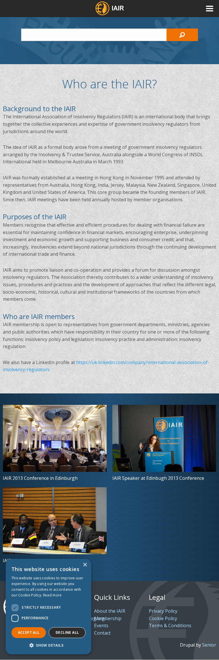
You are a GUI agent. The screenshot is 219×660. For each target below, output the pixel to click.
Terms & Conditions (170, 625)
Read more (52, 595)
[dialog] (48, 606)
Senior (209, 645)
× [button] (85, 565)
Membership (107, 618)
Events (101, 625)
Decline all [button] (67, 632)
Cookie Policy (163, 618)
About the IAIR (109, 611)
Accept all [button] (29, 632)
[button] (48, 645)
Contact (102, 633)
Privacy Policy (163, 611)
